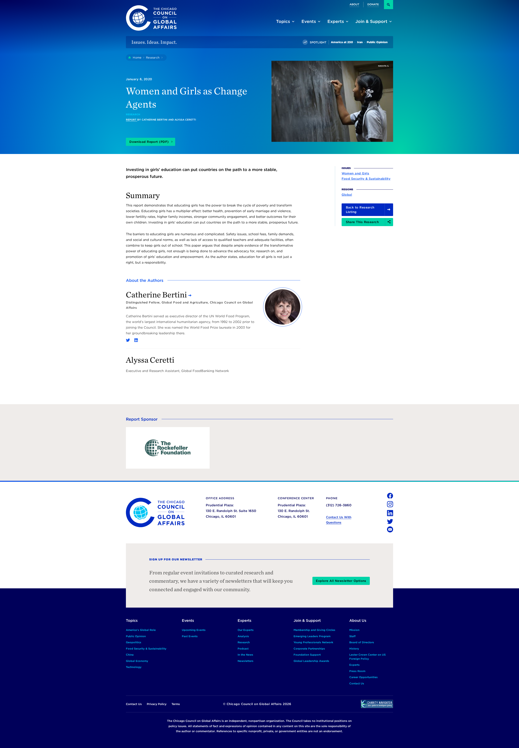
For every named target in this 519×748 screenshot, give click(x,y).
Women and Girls (355, 173)
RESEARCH (133, 114)
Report (131, 119)
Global (347, 194)
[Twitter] (128, 340)
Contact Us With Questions (338, 519)
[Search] (388, 4)
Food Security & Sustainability (366, 178)
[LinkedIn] (136, 340)
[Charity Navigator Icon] (377, 704)
